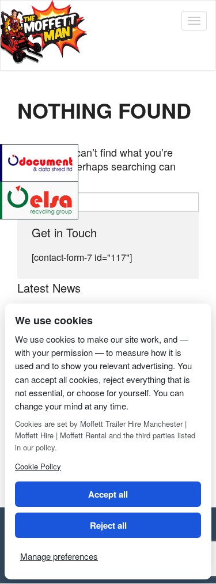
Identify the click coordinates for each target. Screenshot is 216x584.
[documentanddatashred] (40, 161)
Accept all (108, 494)
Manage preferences (59, 556)
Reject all (108, 525)
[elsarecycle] (40, 199)
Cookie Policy (38, 466)
